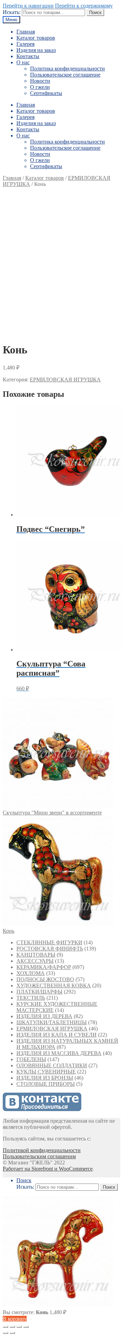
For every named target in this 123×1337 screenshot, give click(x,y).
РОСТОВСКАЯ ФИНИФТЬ (49, 948)
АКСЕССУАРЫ (35, 961)
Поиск (95, 12)
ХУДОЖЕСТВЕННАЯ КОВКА (53, 985)
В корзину (15, 1319)
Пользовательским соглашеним (39, 1156)
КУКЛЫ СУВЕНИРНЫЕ (46, 1072)
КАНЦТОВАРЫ (35, 955)
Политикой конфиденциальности (42, 1150)
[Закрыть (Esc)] (5, 1327)
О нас (23, 62)
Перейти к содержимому (84, 6)
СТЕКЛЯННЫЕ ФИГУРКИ (49, 942)
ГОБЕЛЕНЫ (31, 1059)
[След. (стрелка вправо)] (12, 1333)
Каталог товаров (35, 38)
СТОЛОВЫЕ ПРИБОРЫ (45, 1084)
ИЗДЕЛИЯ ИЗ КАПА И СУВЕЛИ (56, 1035)
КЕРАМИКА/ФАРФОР (43, 967)
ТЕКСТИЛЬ (30, 998)
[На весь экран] (19, 1327)
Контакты (27, 56)
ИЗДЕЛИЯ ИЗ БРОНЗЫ (44, 1078)
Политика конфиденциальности (67, 68)
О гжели (40, 87)
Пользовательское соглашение (65, 75)
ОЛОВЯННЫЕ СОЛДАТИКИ (51, 1065)
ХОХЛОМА (30, 973)
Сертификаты (46, 93)
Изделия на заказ (36, 50)
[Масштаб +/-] (26, 1327)
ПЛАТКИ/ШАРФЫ (39, 992)
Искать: (11, 12)
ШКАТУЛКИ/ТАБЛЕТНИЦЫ (51, 1022)
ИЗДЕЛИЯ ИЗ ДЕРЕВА (44, 1016)
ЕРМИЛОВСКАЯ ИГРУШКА (65, 379)
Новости (40, 81)
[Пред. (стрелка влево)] (5, 1333)
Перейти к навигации (28, 6)
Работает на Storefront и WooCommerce (48, 1169)
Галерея (25, 44)
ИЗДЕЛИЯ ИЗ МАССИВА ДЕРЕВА (58, 1053)
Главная (25, 32)
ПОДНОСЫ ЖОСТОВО (45, 979)
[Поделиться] (12, 1327)
